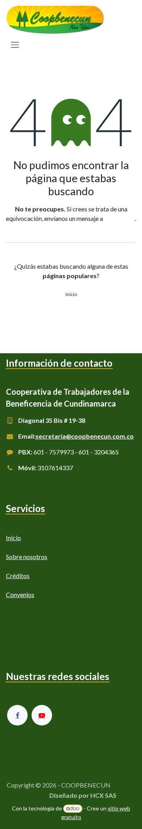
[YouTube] (42, 715)
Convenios (20, 594)
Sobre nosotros (26, 556)
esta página (119, 218)
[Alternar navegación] (15, 45)
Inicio (71, 294)
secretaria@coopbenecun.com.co (85, 436)
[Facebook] (17, 715)
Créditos (18, 575)
